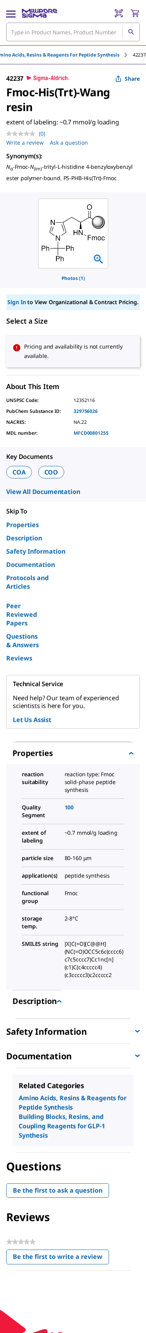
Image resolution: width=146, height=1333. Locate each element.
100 (69, 807)
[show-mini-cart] (135, 13)
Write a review (25, 142)
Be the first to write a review (61, 1258)
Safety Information (35, 551)
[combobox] (73, 32)
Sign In (16, 302)
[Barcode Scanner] (118, 13)
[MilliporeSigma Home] (39, 13)
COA (19, 472)
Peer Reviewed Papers (21, 614)
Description (24, 538)
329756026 (86, 411)
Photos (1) (73, 278)
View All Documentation (43, 492)
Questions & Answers (22, 640)
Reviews (19, 658)
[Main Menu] (11, 13)
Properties (22, 524)
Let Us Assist (32, 720)
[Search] (130, 32)
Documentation (30, 564)
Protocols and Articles (27, 582)
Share (132, 78)
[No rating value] (22, 134)
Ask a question (69, 142)
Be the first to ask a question (57, 1190)
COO (51, 472)
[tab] (139, 55)
